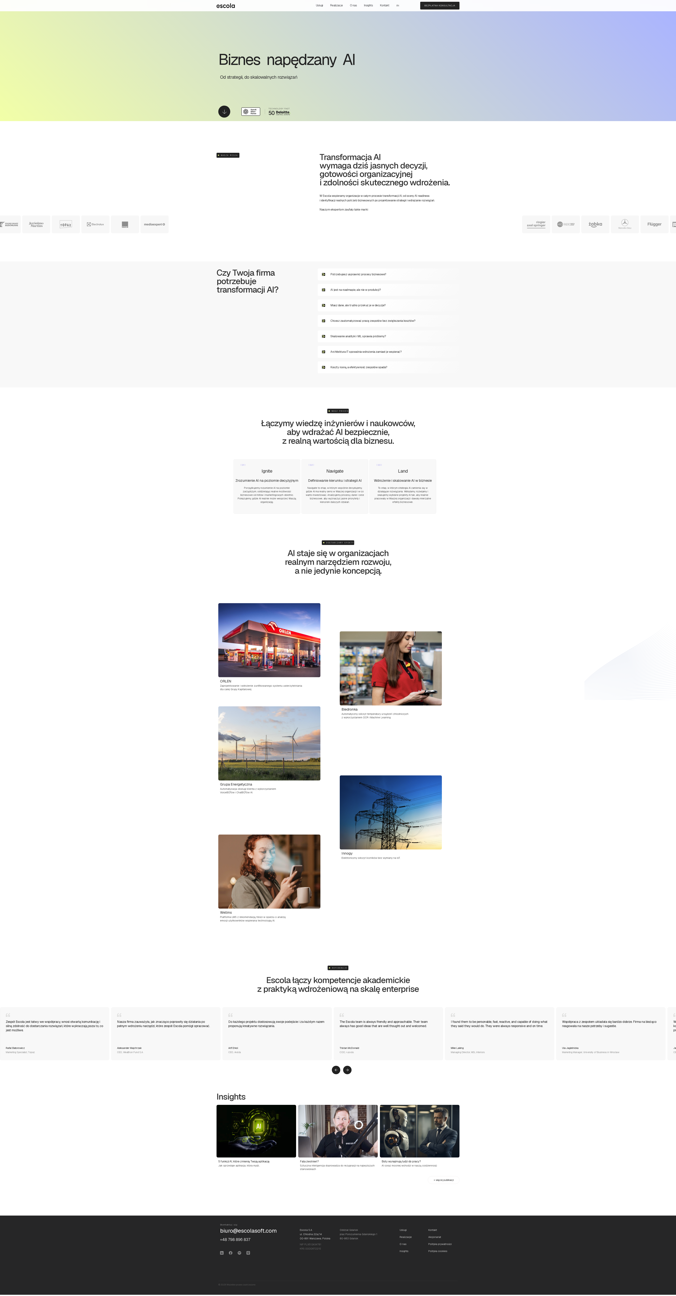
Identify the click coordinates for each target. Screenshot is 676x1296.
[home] (226, 5)
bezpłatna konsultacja (439, 5)
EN (397, 5)
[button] (336, 1070)
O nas (353, 5)
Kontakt (384, 5)
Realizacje (336, 5)
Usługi (319, 5)
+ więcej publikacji (443, 1180)
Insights (368, 5)
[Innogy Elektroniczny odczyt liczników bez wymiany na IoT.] (391, 805)
